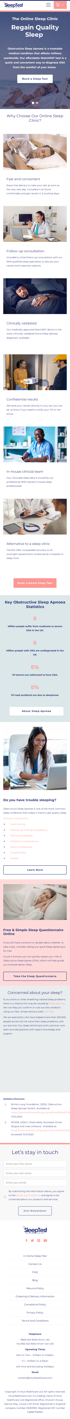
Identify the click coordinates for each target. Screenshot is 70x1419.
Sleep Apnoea (57, 1003)
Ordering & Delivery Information (35, 1296)
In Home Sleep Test (35, 1255)
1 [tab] (33, 103)
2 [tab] (37, 103)
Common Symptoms (15, 818)
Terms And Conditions (35, 1320)
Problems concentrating (24, 841)
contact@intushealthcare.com (35, 1377)
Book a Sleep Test (35, 78)
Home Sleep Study (36, 1086)
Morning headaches (21, 835)
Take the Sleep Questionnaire (35, 976)
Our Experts (36, 1051)
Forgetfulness (18, 852)
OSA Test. (49, 1011)
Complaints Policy (35, 1304)
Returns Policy (35, 1288)
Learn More (35, 869)
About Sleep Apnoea (36, 711)
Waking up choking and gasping (28, 829)
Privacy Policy (35, 1312)
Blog (35, 1280)
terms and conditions (28, 1195)
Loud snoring (17, 824)
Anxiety (14, 858)
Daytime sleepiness (21, 846)
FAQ (35, 1272)
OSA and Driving (37, 1074)
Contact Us (35, 1264)
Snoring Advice (36, 1062)
